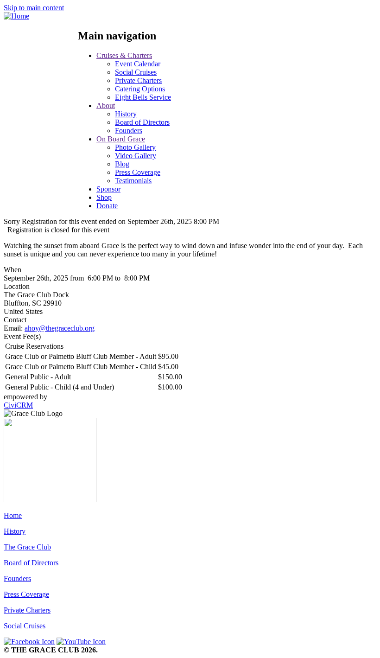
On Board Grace (120, 139)
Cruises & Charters (124, 55)
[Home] (16, 16)
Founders (128, 130)
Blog (122, 164)
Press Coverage (137, 172)
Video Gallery (135, 156)
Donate (107, 206)
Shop (104, 197)
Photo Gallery (135, 147)
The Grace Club (27, 547)
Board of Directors (142, 122)
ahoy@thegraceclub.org (60, 328)
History (126, 114)
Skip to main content (34, 8)
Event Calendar (137, 64)
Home (13, 515)
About (105, 105)
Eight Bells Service (143, 97)
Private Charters (138, 80)
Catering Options (140, 89)
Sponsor (108, 189)
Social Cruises (136, 72)
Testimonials (133, 181)
